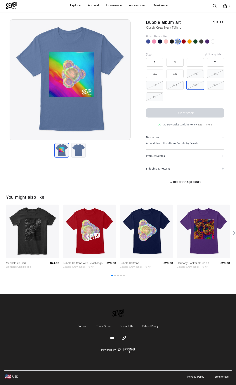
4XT (154, 96)
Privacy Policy (195, 376)
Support (82, 326)
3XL (175, 73)
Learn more (205, 124)
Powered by (108, 349)
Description (153, 137)
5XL (216, 73)
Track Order (103, 326)
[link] (32, 231)
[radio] (154, 62)
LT (154, 85)
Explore (75, 5)
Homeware (114, 5)
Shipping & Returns (158, 168)
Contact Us (126, 326)
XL (215, 62)
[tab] (62, 150)
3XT (215, 85)
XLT (175, 85)
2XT (195, 85)
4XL (195, 73)
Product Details (155, 156)
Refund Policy (150, 326)
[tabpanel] (70, 79)
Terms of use (221, 376)
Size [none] (149, 54)
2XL (155, 73)
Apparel (93, 5)
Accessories (137, 5)
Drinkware (160, 5)
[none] (212, 54)
